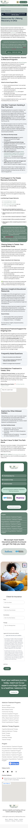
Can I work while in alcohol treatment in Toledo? (14, 216)
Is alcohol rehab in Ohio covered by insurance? (13, 219)
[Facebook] (3, 771)
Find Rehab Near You (9, 476)
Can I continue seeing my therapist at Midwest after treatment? (12, 360)
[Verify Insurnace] (3, 483)
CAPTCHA (5, 664)
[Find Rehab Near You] (3, 476)
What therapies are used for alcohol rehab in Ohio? (13, 213)
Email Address (6, 615)
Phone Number (6, 607)
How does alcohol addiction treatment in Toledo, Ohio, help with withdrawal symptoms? (14, 209)
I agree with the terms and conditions (13, 635)
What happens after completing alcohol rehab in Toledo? (14, 222)
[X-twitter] (16, 771)
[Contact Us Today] (3, 480)
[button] (18, 2)
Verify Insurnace (8, 483)
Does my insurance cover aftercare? (12, 357)
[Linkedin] (11, 771)
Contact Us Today (8, 479)
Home (2, 11)
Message (5, 622)
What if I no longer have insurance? (12, 363)
